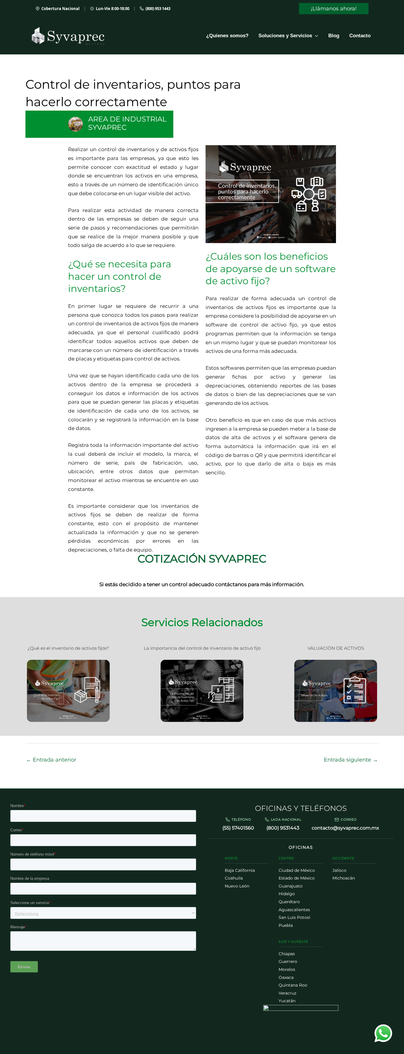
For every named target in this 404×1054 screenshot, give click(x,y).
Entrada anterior (51, 759)
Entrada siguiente (351, 759)
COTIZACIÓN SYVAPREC (202, 558)
